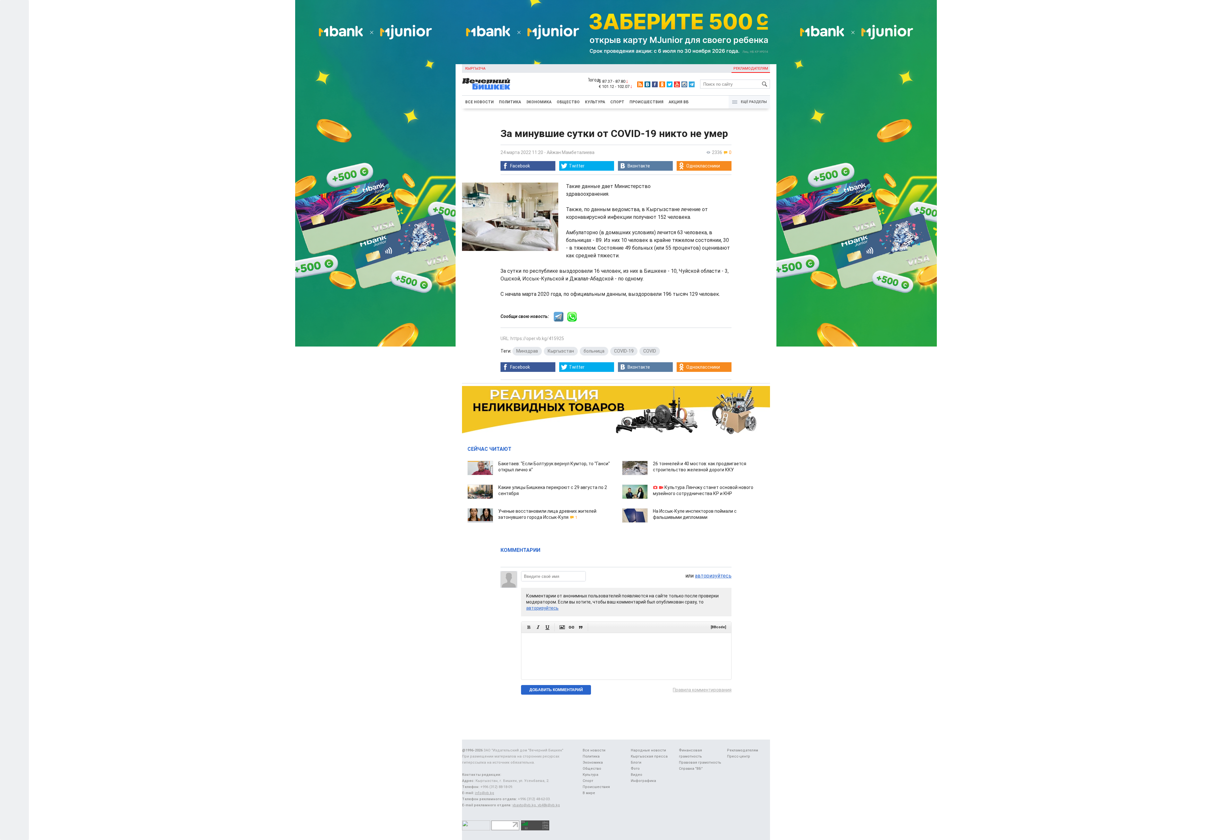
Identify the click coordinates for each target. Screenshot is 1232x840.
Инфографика (643, 781)
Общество (568, 102)
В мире (589, 793)
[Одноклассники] (662, 84)
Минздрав (527, 351)
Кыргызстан (561, 351)
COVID (649, 351)
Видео (636, 775)
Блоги (636, 762)
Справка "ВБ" (691, 769)
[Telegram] (692, 84)
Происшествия (646, 102)
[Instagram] (684, 84)
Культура (595, 102)
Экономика (539, 102)
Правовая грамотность (700, 762)
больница (594, 351)
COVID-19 (624, 351)
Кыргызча (475, 68)
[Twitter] (669, 84)
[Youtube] (677, 84)
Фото (635, 769)
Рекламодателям (750, 68)
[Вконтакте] (647, 84)
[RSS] (640, 84)
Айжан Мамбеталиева (571, 152)
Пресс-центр (738, 756)
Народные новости (648, 750)
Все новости (479, 102)
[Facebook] (655, 84)
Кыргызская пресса (649, 756)
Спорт (617, 102)
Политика (510, 102)
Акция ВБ (679, 102)
